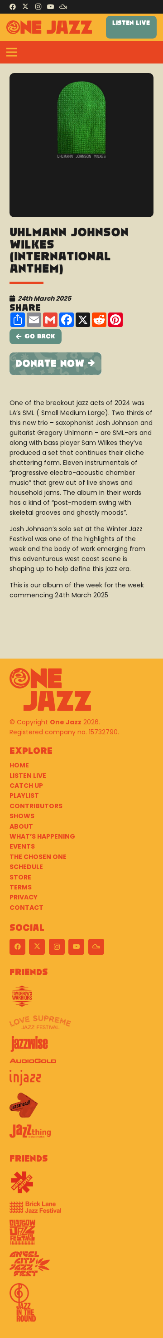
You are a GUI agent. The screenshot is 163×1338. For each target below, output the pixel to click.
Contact (26, 907)
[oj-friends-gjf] (81, 1235)
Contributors (36, 806)
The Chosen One (38, 856)
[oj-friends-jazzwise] (81, 1047)
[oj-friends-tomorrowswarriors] (81, 1000)
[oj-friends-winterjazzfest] (81, 1185)
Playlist (24, 795)
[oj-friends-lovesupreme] (81, 1026)
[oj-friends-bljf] (81, 1210)
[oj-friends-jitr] (81, 1305)
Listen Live (28, 775)
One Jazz (66, 722)
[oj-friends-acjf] (81, 1267)
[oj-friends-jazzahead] (81, 1108)
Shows (22, 815)
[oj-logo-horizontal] (49, 27)
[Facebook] (12, 6)
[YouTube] (50, 6)
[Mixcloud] (63, 6)
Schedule (26, 866)
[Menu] (11, 52)
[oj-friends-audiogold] (81, 1064)
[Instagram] (38, 6)
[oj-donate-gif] (81, 363)
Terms (21, 887)
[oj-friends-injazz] (81, 1081)
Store (20, 877)
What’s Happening (42, 836)
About (21, 826)
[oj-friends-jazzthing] (81, 1134)
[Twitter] (25, 6)
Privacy (24, 897)
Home (19, 765)
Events (22, 846)
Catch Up (26, 785)
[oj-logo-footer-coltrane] (50, 689)
